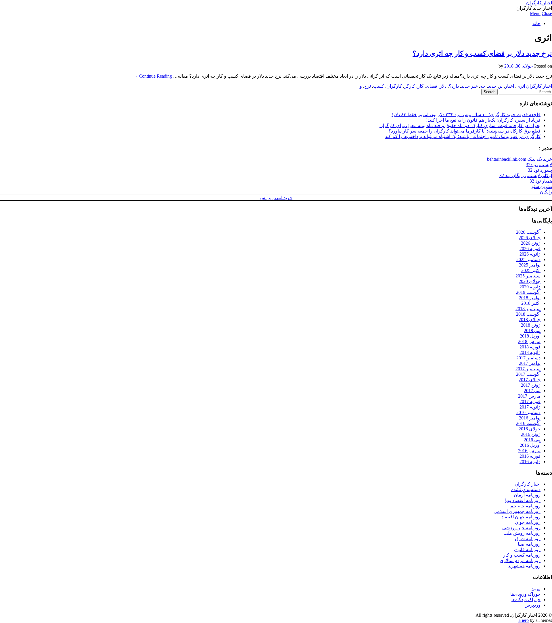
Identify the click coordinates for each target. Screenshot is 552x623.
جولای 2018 (529, 319)
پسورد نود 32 (540, 170)
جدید (492, 86)
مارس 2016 (529, 450)
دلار (443, 86)
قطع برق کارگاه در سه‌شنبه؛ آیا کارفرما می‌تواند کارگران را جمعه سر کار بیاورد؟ (464, 131)
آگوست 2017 (528, 374)
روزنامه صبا (529, 544)
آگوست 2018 (528, 314)
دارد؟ (454, 86)
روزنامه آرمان (527, 494)
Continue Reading (152, 76)
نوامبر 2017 (529, 363)
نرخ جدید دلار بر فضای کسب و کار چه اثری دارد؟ (482, 53)
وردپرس (532, 605)
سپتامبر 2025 (527, 275)
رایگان (546, 191)
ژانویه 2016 (530, 461)
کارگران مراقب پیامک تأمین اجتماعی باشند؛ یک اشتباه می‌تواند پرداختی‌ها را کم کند (462, 136)
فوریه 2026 (530, 248)
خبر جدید (469, 86)
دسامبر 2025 (528, 259)
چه (483, 86)
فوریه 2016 (530, 456)
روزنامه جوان (527, 522)
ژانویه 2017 (530, 407)
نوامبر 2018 (529, 297)
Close (547, 13)
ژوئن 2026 (530, 243)
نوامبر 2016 (529, 417)
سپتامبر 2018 (527, 308)
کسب (378, 86)
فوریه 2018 (530, 346)
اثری (520, 86)
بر (501, 86)
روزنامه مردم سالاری (520, 560)
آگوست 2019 (528, 292)
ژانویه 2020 (530, 286)
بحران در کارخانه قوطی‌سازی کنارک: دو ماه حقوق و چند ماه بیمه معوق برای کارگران (459, 125)
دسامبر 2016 (528, 412)
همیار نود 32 (541, 181)
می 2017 (532, 390)
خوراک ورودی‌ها (525, 594)
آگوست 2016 (528, 423)
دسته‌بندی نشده (525, 489)
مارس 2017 (529, 396)
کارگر (409, 86)
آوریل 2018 (530, 335)
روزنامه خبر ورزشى (521, 527)
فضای (431, 86)
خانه (536, 23)
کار (420, 86)
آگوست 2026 (528, 232)
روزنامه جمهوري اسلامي (517, 511)
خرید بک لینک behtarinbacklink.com (519, 159)
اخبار (509, 86)
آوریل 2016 (530, 445)
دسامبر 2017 (528, 357)
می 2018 (532, 330)
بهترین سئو (542, 186)
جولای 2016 (529, 428)
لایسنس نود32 (539, 164)
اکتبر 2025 (530, 270)
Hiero (523, 620)
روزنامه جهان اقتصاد (520, 516)
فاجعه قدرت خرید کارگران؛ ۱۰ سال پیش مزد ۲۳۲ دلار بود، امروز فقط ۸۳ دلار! (466, 114)
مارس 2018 (529, 341)
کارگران (394, 86)
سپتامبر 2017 (527, 368)
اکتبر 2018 (530, 303)
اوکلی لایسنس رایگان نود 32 (525, 175)
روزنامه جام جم (525, 505)
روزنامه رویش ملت (521, 533)
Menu (535, 13)
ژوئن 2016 (530, 434)
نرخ (367, 86)
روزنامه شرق (527, 538)
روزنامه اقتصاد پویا (522, 500)
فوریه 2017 (530, 401)
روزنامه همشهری (523, 565)
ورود (536, 588)
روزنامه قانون (527, 549)
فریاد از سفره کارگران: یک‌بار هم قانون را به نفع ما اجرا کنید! (483, 120)
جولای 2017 (529, 379)
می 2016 (532, 439)
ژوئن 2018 (530, 325)
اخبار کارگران (539, 2)
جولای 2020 (529, 281)
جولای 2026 (529, 237)
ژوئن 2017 (530, 385)
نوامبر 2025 (529, 264)
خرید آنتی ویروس (276, 197)
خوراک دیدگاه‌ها (525, 599)
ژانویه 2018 (530, 352)
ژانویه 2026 (530, 254)
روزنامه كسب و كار (521, 555)
